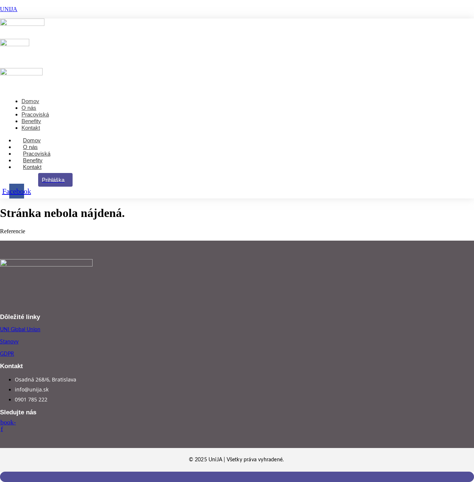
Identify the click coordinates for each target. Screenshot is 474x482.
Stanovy (9, 341)
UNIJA (8, 9)
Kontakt (32, 167)
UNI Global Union (20, 329)
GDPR (7, 354)
